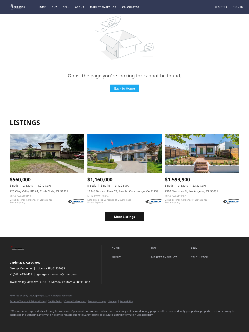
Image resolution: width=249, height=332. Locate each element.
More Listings (124, 217)
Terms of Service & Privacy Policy (28, 301)
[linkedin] (25, 321)
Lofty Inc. (28, 295)
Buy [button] (54, 7)
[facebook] (14, 321)
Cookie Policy (55, 301)
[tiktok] (59, 321)
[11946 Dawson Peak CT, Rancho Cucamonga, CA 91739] (124, 153)
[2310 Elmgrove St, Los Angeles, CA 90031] (202, 153)
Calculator (131, 7)
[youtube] (48, 321)
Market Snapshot (103, 7)
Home (42, 7)
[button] (18, 7)
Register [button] (221, 7)
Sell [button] (66, 7)
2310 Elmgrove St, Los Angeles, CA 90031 (191, 191)
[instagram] (37, 321)
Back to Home (124, 88)
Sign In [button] (238, 7)
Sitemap (112, 301)
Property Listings (97, 301)
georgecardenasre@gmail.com (57, 274)
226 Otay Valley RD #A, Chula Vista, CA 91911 (39, 191)
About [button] (79, 7)
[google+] (70, 321)
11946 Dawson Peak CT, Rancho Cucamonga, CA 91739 (122, 191)
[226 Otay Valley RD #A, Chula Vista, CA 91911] (47, 153)
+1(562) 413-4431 (21, 274)
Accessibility (126, 301)
